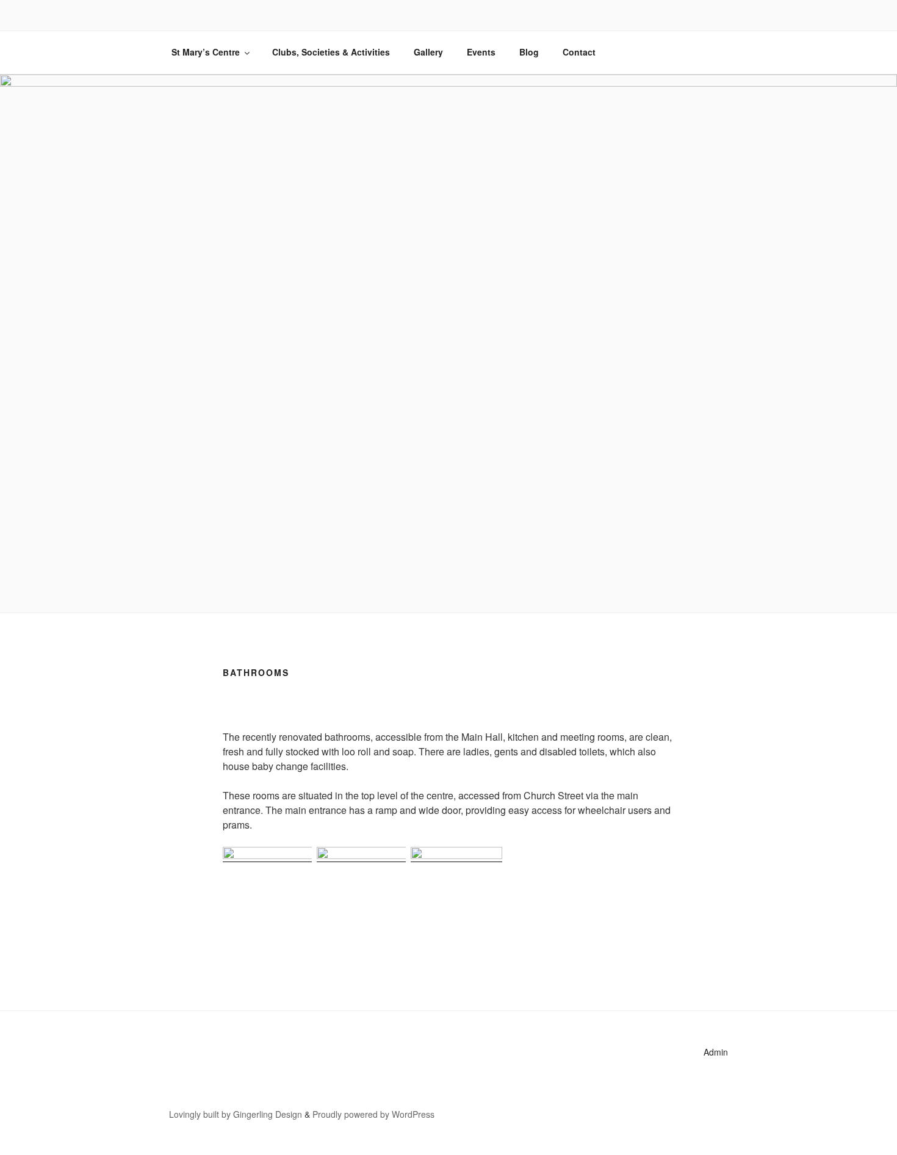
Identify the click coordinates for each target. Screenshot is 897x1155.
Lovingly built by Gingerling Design (235, 1114)
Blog (529, 52)
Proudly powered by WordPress (373, 1114)
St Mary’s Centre (205, 52)
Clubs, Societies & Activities (331, 52)
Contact (579, 52)
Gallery (428, 52)
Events (481, 52)
